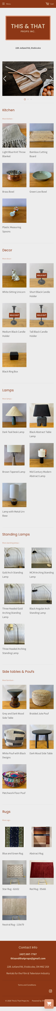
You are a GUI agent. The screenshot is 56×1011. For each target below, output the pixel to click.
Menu (8, 4)
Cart (52, 4)
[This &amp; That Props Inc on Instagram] (50, 991)
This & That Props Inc (20, 1000)
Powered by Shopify (40, 1000)
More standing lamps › (10, 543)
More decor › (7, 258)
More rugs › (6, 820)
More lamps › (7, 398)
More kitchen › (7, 119)
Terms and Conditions (27, 985)
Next (52, 78)
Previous (4, 78)
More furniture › (8, 680)
